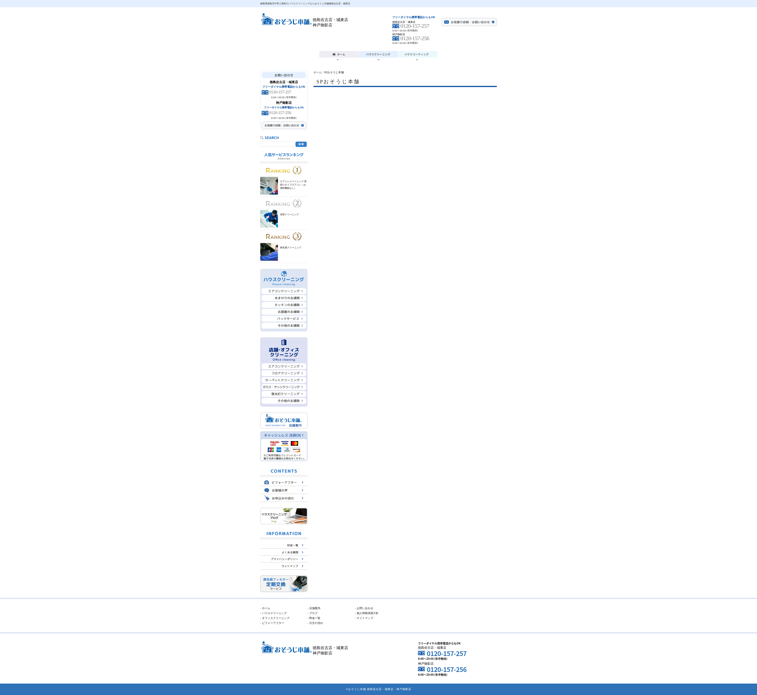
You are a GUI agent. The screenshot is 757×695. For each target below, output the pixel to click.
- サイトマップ (364, 618)
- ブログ (313, 613)
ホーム (317, 72)
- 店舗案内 (314, 608)
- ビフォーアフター (272, 623)
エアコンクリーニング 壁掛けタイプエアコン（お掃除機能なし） (293, 184)
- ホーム (265, 608)
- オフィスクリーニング (275, 618)
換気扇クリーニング (290, 247)
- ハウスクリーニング (273, 613)
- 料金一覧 (314, 618)
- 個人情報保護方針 (367, 613)
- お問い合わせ (364, 608)
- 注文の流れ (315, 623)
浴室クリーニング (289, 214)
